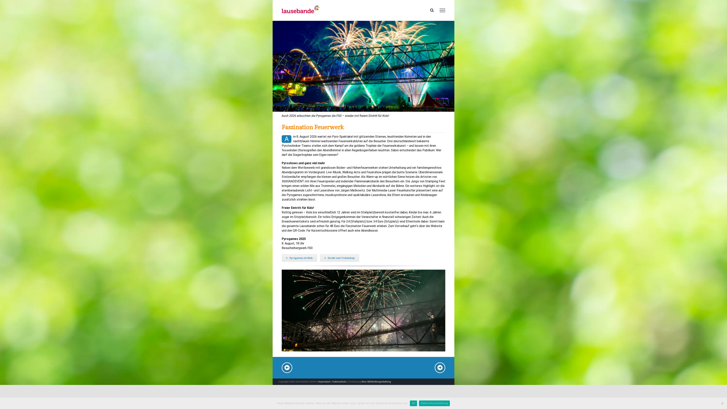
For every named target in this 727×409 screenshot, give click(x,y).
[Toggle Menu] (442, 10)
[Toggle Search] (432, 10)
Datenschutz (339, 381)
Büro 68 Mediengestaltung (376, 381)
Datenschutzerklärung (434, 403)
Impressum (324, 381)
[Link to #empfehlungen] (440, 367)
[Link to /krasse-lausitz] (287, 367)
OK (413, 403)
